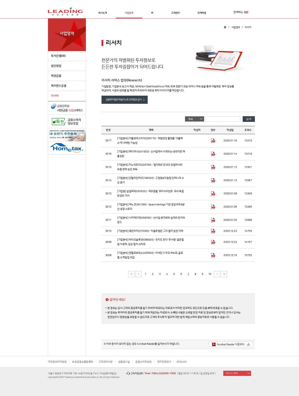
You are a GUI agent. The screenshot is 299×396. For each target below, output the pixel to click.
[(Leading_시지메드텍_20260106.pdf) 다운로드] (213, 220)
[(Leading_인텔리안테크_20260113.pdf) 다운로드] (213, 180)
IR (152, 13)
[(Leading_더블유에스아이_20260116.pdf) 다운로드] (213, 140)
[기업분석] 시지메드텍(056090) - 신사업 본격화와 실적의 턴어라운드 (151, 220)
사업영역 (129, 13)
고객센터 (175, 13)
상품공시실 (124, 361)
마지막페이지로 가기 (224, 274)
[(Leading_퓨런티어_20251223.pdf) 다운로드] (213, 231)
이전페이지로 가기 (138, 274)
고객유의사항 (106, 361)
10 (209, 274)
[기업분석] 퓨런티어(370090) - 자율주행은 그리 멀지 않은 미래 (150, 231)
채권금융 (56, 76)
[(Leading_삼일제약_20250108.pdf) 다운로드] (213, 193)
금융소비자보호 (143, 361)
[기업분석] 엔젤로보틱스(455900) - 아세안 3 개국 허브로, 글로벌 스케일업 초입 (150, 255)
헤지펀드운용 (58, 86)
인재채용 (202, 13)
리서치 (55, 95)
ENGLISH (182, 361)
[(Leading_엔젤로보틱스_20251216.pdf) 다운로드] (213, 255)
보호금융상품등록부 (82, 361)
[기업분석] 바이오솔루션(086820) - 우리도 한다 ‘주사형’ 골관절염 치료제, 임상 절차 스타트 (150, 242)
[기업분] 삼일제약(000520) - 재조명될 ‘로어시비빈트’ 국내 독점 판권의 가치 (150, 193)
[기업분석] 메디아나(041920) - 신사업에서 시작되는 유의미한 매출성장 (151, 154)
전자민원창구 (164, 361)
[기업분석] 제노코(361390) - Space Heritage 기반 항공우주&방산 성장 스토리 (151, 206)
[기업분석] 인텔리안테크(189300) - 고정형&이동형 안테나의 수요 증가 (150, 180)
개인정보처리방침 (57, 361)
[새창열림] (67, 108)
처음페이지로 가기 (131, 274)
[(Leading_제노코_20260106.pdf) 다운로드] (213, 206)
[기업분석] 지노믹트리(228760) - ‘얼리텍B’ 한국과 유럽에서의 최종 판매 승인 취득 (149, 167)
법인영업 (56, 66)
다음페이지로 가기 (217, 274)
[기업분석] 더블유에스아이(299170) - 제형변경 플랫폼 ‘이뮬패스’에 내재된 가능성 (150, 140)
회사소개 (102, 13)
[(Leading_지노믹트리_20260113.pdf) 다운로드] (213, 167)
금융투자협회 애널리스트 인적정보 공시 (124, 99)
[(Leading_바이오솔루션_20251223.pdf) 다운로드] (213, 242)
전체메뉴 (238, 12)
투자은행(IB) (58, 56)
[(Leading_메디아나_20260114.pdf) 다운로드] (213, 153)
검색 (248, 118)
